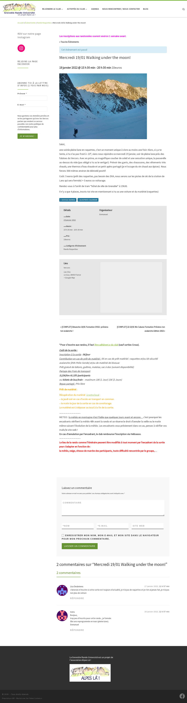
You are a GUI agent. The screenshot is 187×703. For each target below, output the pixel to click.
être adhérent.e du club (106, 344)
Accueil (20, 23)
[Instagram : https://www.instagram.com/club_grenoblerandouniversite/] (21, 48)
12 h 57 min (164, 586)
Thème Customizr (35, 698)
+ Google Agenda (68, 200)
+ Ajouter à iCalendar (88, 200)
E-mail (103, 526)
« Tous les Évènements (69, 42)
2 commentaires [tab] (68, 572)
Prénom (22, 94)
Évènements (30, 23)
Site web (139, 526)
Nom (66, 526)
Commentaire (72, 502)
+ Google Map (69, 277)
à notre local (92, 394)
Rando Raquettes (44, 23)
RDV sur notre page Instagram (29, 35)
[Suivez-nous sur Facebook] (182, 696)
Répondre (77, 598)
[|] (19, 8)
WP (13, 698)
